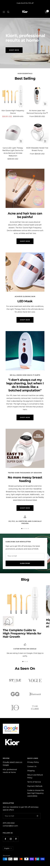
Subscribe (25, 563)
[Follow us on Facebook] (5, 839)
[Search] (8, 12)
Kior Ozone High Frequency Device (13, 111)
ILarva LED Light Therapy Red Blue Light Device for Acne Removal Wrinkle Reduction (12, 152)
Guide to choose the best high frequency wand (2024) (35, 793)
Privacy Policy (33, 762)
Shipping (31, 771)
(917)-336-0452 (9, 823)
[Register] (37, 816)
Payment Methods (34, 786)
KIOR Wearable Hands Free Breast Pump (37, 149)
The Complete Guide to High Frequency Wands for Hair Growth (22, 633)
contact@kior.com (10, 826)
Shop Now (14, 50)
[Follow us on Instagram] (10, 839)
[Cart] (46, 12)
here (39, 653)
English (6, 848)
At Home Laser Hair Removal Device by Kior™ (37, 111)
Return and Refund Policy (35, 776)
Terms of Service (34, 782)
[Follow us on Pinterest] (15, 839)
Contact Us (31, 766)
